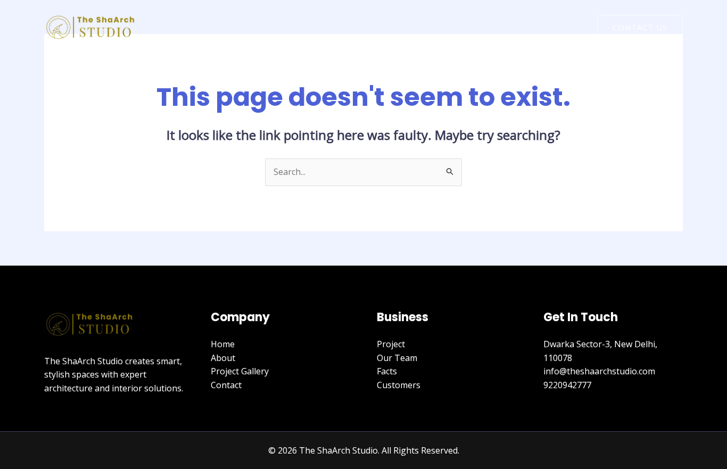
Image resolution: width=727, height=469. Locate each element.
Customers (398, 385)
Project (391, 344)
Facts (387, 371)
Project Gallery (501, 27)
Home (402, 27)
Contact (562, 27)
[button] (640, 27)
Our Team (397, 358)
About (443, 27)
